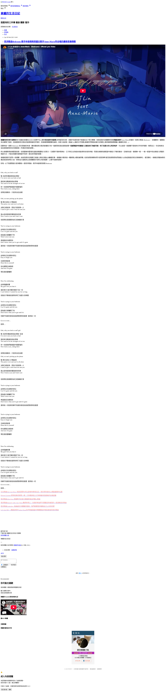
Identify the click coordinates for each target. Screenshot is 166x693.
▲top (2, 553)
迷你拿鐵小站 (5, 535)
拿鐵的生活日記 (10, 13)
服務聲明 (99, 669)
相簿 (5, 30)
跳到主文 (3, 18)
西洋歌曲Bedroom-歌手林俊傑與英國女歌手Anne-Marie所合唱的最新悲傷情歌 (40, 41)
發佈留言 (3, 567)
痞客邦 (16, 545)
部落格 (6, 32)
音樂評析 (14, 550)
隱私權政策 (93, 669)
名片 (5, 34)
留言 (19, 545)
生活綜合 (15, 26)
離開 (10, 689)
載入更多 (3, 556)
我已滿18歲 (4, 689)
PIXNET (70, 669)
